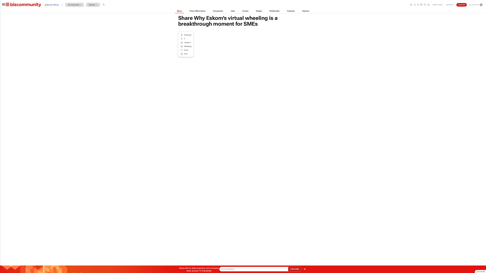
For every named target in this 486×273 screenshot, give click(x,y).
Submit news (438, 5)
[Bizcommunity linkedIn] (411, 5)
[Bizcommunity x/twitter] (414, 5)
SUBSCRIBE (294, 269)
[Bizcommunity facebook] (418, 5)
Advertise (450, 5)
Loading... (5, 120)
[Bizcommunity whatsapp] (428, 5)
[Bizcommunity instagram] (421, 5)
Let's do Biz (480, 271)
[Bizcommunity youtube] (424, 5)
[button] (104, 5)
